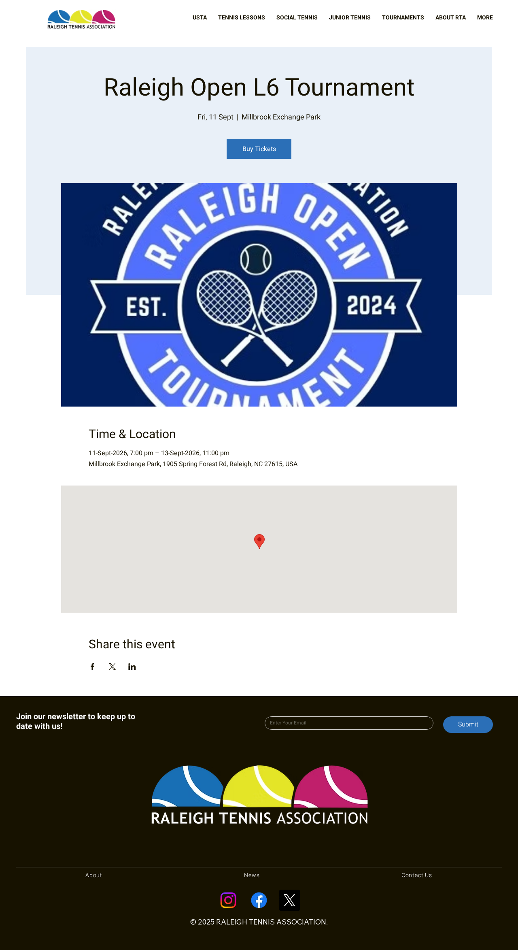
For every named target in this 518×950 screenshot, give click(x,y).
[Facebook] (259, 900)
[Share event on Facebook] (92, 666)
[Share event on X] (112, 666)
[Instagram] (228, 900)
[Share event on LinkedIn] (132, 666)
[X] (289, 900)
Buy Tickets (259, 149)
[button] (200, 17)
